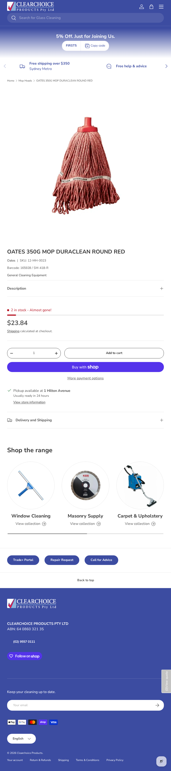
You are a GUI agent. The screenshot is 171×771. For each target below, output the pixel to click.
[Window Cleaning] (30, 485)
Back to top (85, 580)
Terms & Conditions (87, 760)
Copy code (98, 45)
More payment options (85, 378)
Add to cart (114, 353)
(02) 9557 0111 (24, 642)
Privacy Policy (114, 760)
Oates (11, 260)
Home (10, 80)
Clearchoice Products (30, 753)
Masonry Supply (85, 516)
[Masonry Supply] (85, 485)
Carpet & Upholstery (140, 516)
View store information (29, 402)
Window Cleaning (31, 516)
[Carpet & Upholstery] (140, 485)
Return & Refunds (40, 760)
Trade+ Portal (23, 560)
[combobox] (85, 18)
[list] (85, 165)
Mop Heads (25, 80)
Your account (15, 760)
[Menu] (161, 7)
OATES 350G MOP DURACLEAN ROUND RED (64, 80)
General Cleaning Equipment (27, 275)
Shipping (13, 331)
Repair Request (62, 560)
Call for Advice (101, 560)
